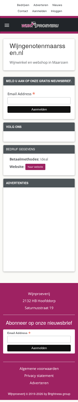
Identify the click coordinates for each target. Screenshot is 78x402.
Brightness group (59, 394)
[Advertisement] (39, 229)
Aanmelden (39, 11)
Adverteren (40, 5)
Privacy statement (39, 375)
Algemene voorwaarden (39, 368)
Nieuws (57, 5)
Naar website (35, 167)
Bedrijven (23, 5)
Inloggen (56, 11)
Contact (23, 11)
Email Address (21, 94)
